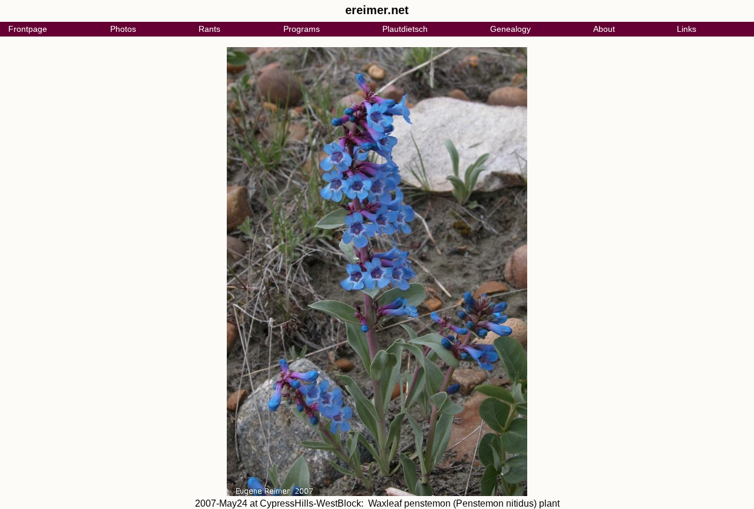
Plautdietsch (405, 29)
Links (686, 29)
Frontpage (27, 29)
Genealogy (510, 29)
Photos (123, 29)
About (604, 29)
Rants (209, 29)
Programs (301, 29)
